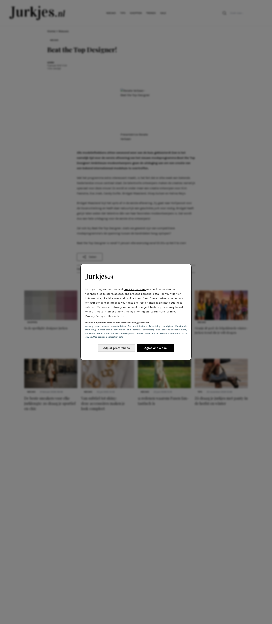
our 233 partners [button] (135, 289)
